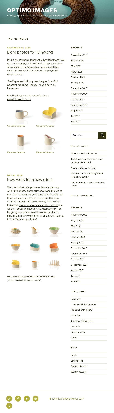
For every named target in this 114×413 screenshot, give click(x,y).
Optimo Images (32, 10)
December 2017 (79, 88)
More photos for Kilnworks (30, 52)
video (73, 337)
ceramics (75, 299)
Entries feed (77, 360)
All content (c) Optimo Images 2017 (66, 398)
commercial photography (83, 304)
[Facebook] (18, 399)
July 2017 (75, 116)
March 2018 (77, 71)
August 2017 (77, 110)
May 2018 (75, 66)
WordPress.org (78, 371)
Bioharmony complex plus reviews (38, 205)
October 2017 (77, 99)
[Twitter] (27, 399)
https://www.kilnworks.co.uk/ (24, 280)
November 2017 (79, 94)
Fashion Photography (81, 310)
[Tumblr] (9, 406)
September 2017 (79, 105)
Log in (74, 355)
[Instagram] (9, 399)
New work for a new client (30, 179)
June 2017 (76, 121)
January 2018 (77, 82)
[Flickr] (35, 399)
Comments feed (79, 366)
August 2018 (77, 60)
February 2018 (78, 77)
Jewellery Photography (82, 321)
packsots (75, 326)
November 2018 (79, 55)
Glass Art (75, 315)
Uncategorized (78, 332)
